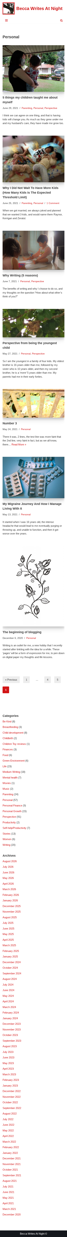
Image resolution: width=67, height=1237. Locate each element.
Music (6, 788)
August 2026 (10, 861)
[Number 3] (33, 403)
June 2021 (8, 1192)
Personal (38, 108)
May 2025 (8, 934)
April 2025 (8, 939)
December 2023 (12, 1023)
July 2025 (8, 922)
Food (5, 755)
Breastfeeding (10, 726)
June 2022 (8, 1124)
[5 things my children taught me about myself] (33, 68)
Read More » (19, 444)
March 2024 (9, 1007)
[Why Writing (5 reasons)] (33, 250)
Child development (13, 732)
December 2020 (12, 1214)
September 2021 (12, 1175)
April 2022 (8, 1135)
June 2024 (8, 990)
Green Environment (14, 760)
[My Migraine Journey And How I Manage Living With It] (33, 477)
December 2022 (12, 1091)
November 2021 (12, 1164)
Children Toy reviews (14, 743)
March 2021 (9, 1208)
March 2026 (9, 889)
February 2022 (11, 1147)
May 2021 (8, 1197)
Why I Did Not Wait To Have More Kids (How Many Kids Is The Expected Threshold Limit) (30, 192)
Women (7, 839)
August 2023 (10, 1046)
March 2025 (9, 945)
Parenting (27, 108)
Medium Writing (11, 771)
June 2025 (8, 928)
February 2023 (11, 1079)
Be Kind (7, 721)
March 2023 (9, 1074)
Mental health (10, 777)
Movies (7, 783)
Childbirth (8, 738)
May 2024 (8, 995)
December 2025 (12, 906)
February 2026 (11, 894)
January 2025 (10, 956)
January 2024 (10, 1018)
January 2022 (10, 1152)
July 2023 (8, 1051)
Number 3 (10, 423)
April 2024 (8, 1001)
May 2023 (8, 1063)
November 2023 (12, 1029)
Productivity (9, 822)
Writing (6, 844)
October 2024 (10, 967)
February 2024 (11, 1012)
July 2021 (8, 1186)
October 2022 (10, 1102)
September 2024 (12, 973)
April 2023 (8, 1068)
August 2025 (10, 917)
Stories (6, 833)
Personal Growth (12, 811)
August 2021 (10, 1180)
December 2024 (12, 962)
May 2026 (8, 877)
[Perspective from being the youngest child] (33, 323)
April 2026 (8, 883)
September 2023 (12, 1040)
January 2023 (10, 1085)
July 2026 (8, 866)
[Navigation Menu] (6, 20)
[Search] (61, 20)
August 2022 (10, 1113)
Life (5, 766)
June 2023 (8, 1057)
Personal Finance (12, 805)
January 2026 (10, 900)
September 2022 (12, 1108)
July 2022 (8, 1119)
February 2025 (11, 950)
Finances (8, 749)
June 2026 (8, 872)
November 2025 (12, 911)
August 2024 (10, 978)
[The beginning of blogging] (33, 586)
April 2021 (8, 1203)
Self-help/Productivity (14, 827)
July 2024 (8, 984)
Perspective (50, 108)
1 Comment (53, 203)
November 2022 (12, 1096)
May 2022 (8, 1130)
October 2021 (10, 1169)
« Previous (11, 679)
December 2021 (12, 1158)
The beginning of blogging (22, 632)
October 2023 (10, 1035)
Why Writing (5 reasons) (20, 275)
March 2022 (9, 1141)
